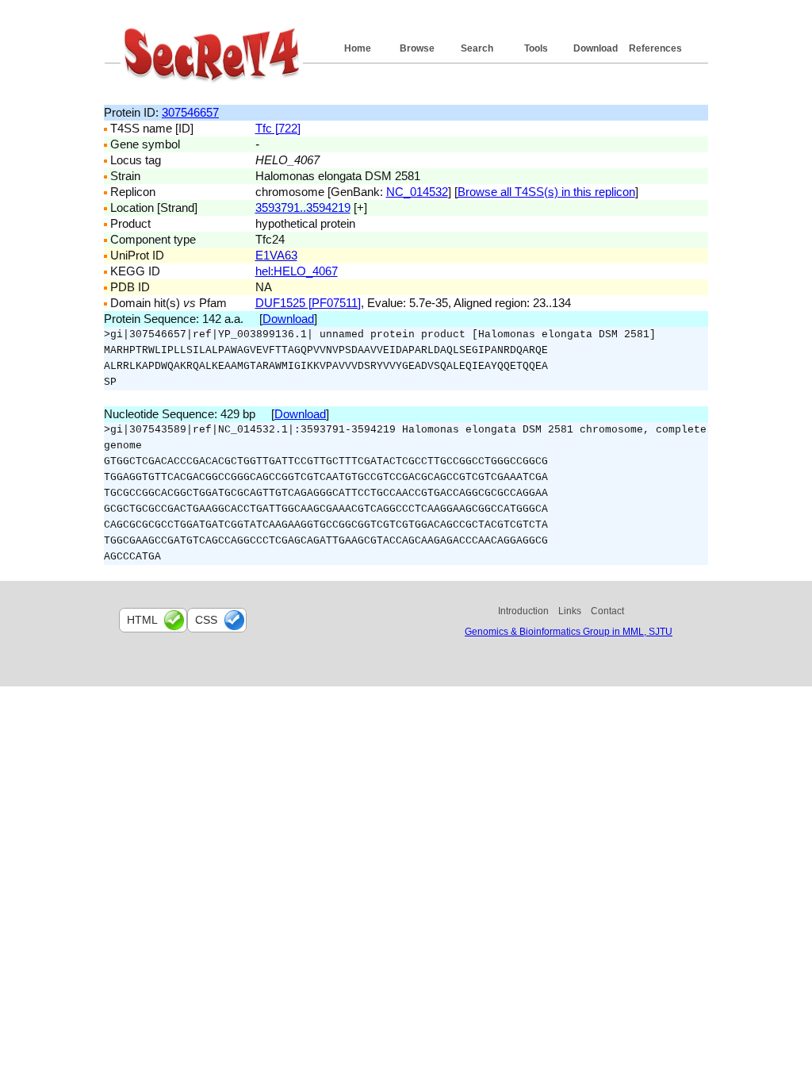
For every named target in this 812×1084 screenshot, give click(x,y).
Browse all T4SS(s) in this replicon (546, 191)
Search (477, 48)
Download (595, 48)
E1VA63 (276, 255)
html (142, 619)
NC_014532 (417, 191)
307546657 (190, 112)
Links (569, 611)
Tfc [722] (278, 128)
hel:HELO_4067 (296, 271)
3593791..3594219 (302, 207)
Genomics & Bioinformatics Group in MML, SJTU (568, 631)
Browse (417, 48)
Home (357, 48)
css (206, 619)
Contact (607, 611)
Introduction (523, 611)
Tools (536, 48)
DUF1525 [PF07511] (308, 302)
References (655, 48)
